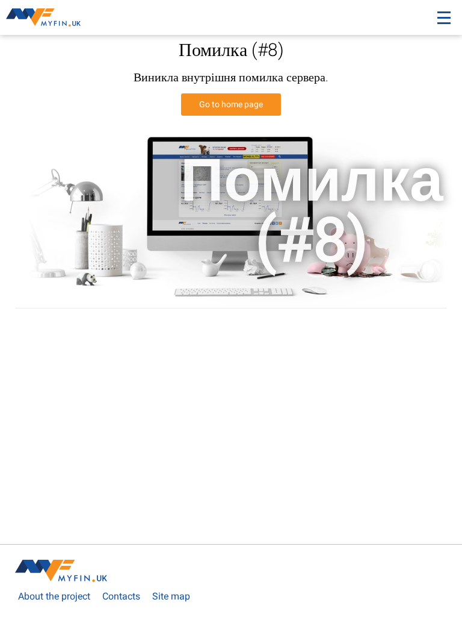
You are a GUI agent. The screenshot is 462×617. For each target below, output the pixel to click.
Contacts (121, 596)
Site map (171, 596)
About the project (54, 596)
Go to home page (231, 104)
